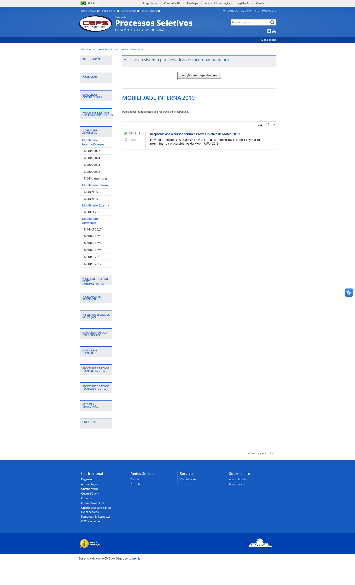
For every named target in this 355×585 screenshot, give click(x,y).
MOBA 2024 (92, 158)
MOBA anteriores (96, 178)
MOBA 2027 (92, 151)
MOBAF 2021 (92, 250)
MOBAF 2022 (92, 243)
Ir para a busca (130, 11)
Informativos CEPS (92, 503)
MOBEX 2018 (92, 212)
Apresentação (89, 484)
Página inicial (88, 49)
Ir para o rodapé (150, 11)
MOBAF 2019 (92, 257)
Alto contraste (250, 10)
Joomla (136, 558)
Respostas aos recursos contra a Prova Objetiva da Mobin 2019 (195, 134)
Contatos (86, 498)
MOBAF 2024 (92, 236)
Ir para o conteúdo (89, 11)
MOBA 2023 (92, 165)
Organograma (89, 489)
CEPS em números (92, 521)
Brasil (92, 3)
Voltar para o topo (263, 453)
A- (220, 12)
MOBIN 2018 (92, 199)
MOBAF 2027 (92, 229)
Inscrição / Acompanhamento (199, 75)
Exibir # (258, 125)
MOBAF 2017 (92, 264)
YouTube (135, 484)
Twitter (134, 479)
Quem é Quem (90, 493)
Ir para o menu (110, 11)
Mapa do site (269, 10)
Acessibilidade (230, 10)
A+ (214, 12)
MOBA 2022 (92, 172)
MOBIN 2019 (105, 49)
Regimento (88, 479)
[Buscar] (272, 22)
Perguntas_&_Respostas (96, 516)
